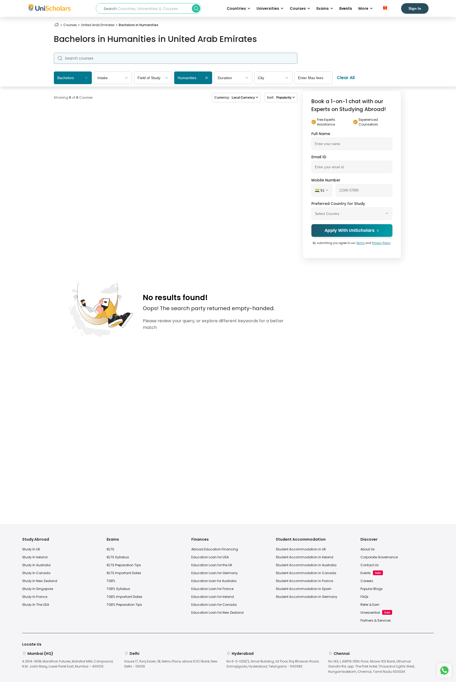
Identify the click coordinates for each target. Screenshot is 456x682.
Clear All (346, 78)
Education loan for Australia (213, 581)
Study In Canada (36, 573)
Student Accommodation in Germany (306, 596)
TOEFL (111, 581)
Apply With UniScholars (349, 230)
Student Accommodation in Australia (306, 565)
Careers (366, 581)
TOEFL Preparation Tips (124, 604)
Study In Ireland (35, 557)
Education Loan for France (212, 589)
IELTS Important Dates (124, 573)
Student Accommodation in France (304, 581)
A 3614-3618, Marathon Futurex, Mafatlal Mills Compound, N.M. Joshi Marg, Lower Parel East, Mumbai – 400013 (67, 664)
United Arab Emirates (98, 25)
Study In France (34, 596)
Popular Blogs (371, 589)
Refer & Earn (369, 604)
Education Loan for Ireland (212, 596)
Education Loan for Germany (214, 573)
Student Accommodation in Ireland (304, 557)
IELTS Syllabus (118, 557)
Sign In (414, 8)
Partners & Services (375, 620)
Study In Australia (36, 565)
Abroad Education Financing (214, 549)
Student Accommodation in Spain (303, 589)
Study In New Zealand (39, 581)
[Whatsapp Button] (444, 670)
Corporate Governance (379, 557)
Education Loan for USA (210, 557)
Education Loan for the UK (211, 565)
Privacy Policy (381, 243)
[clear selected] (206, 78)
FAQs (364, 596)
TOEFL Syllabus (118, 589)
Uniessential (370, 612)
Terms (360, 243)
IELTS (110, 549)
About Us (367, 549)
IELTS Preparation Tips (124, 565)
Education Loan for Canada (214, 604)
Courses (70, 25)
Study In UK (31, 549)
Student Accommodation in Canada (306, 573)
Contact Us (369, 565)
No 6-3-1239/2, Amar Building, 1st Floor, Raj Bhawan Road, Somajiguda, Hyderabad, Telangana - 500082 (272, 664)
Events (345, 8)
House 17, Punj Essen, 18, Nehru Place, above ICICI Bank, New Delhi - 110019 (170, 664)
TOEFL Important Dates (124, 596)
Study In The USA (35, 604)
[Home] (56, 25)
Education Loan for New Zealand (217, 612)
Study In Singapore (37, 589)
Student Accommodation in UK (301, 549)
